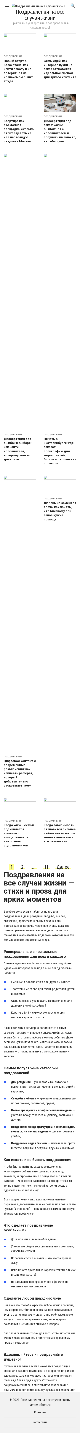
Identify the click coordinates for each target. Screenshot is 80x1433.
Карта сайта (40, 1422)
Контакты (40, 1412)
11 (46, 867)
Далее (63, 867)
